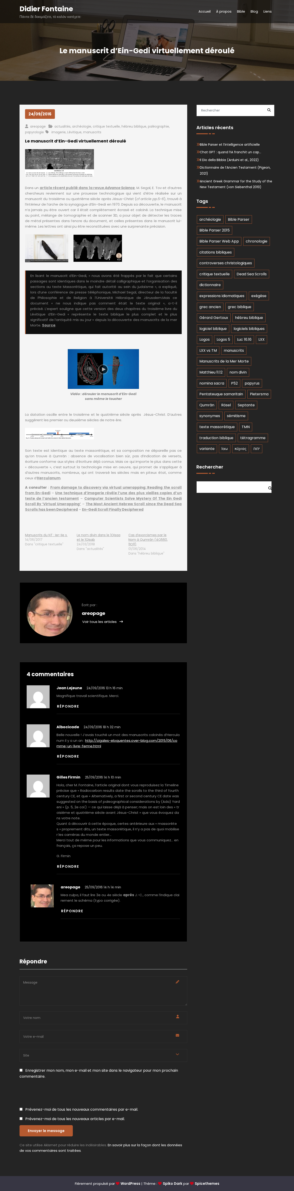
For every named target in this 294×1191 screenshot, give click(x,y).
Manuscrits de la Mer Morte (224, 361)
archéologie (81, 126)
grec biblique (239, 307)
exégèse (258, 295)
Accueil (204, 11)
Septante (246, 405)
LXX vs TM (208, 350)
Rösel (226, 405)
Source (48, 325)
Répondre (68, 706)
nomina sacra (211, 383)
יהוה (256, 448)
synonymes (209, 415)
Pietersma (259, 394)
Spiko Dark (172, 1183)
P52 (234, 383)
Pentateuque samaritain (221, 394)
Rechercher (209, 467)
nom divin (238, 372)
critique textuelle (106, 126)
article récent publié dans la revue (87, 187)
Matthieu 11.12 (211, 372)
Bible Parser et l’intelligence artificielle (230, 144)
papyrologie (34, 132)
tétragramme (253, 438)
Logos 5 (223, 339)
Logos (204, 339)
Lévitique (74, 132)
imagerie (58, 132)
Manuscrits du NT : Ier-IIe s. (46, 535)
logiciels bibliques (249, 328)
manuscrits (92, 132)
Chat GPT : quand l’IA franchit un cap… (230, 152)
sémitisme (236, 415)
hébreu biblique (134, 126)
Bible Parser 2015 (214, 230)
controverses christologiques (225, 263)
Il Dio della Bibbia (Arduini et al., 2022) (229, 160)
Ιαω (224, 448)
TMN (246, 427)
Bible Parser (238, 219)
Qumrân (206, 405)
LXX (261, 339)
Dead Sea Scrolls (252, 274)
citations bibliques (215, 252)
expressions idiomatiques (221, 295)
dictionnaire (210, 284)
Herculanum (48, 478)
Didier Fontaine (46, 9)
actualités (62, 126)
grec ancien (210, 307)
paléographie (158, 126)
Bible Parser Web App (219, 241)
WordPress (130, 1183)
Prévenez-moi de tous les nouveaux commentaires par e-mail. (81, 1109)
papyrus (252, 383)
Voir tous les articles (100, 621)
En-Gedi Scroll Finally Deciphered (113, 509)
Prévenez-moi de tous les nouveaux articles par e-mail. (75, 1118)
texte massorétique (217, 427)
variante (207, 448)
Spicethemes (207, 1183)
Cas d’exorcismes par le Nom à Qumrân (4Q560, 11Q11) (148, 540)
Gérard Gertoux (213, 317)
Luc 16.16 (244, 339)
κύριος (240, 448)
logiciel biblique (213, 328)
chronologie (256, 241)
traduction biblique (216, 438)
